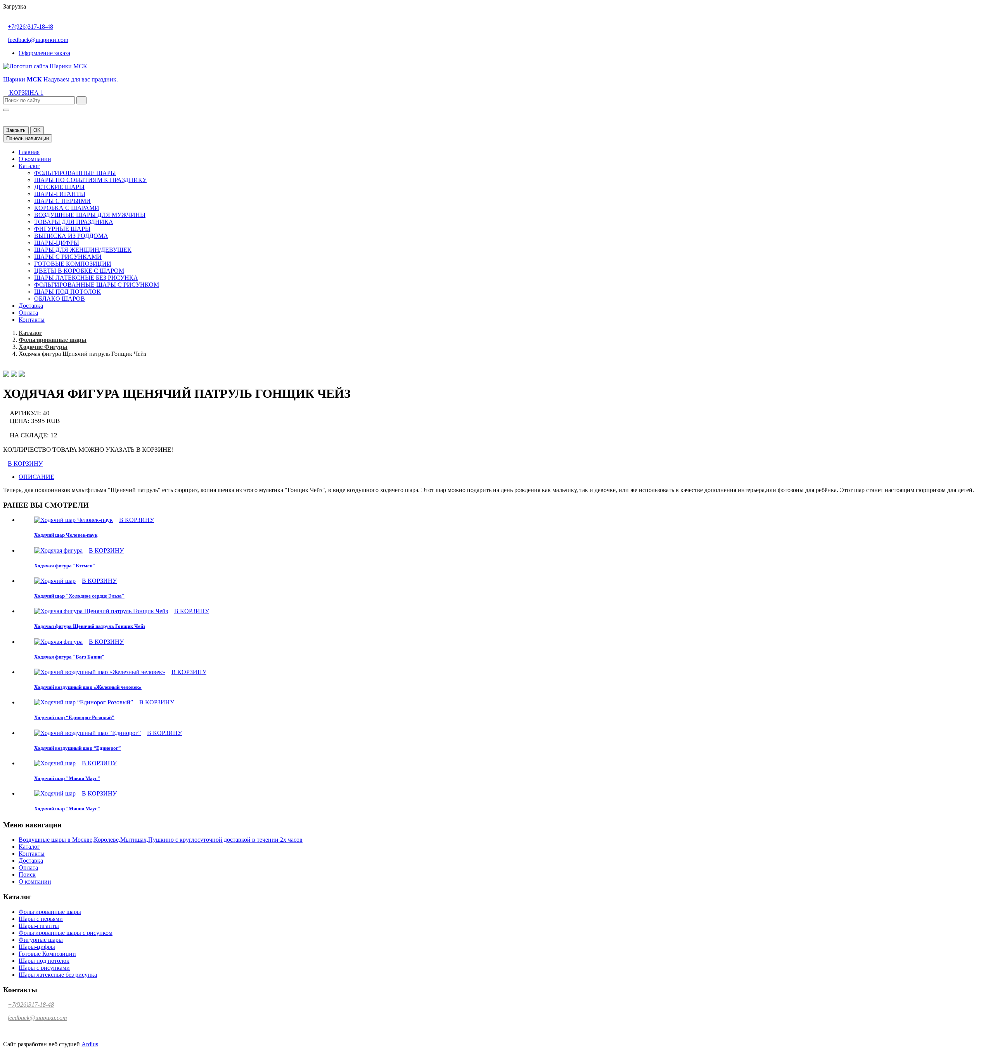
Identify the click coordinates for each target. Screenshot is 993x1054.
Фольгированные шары (75, 173)
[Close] (6, 110)
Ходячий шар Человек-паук (65, 535)
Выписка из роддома (71, 235)
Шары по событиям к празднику (90, 180)
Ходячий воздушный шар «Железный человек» (88, 687)
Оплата (28, 312)
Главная (29, 152)
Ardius (89, 1044)
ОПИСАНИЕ (36, 476)
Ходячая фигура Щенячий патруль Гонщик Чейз (89, 626)
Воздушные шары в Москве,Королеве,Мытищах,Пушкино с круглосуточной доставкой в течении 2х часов (161, 839)
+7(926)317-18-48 (30, 26)
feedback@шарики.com (38, 39)
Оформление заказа (44, 53)
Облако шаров (59, 298)
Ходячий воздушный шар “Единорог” (77, 748)
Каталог (29, 166)
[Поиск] (81, 100)
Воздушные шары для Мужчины (89, 214)
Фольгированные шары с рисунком (96, 284)
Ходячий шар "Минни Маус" (67, 808)
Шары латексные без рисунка (86, 277)
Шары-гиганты (59, 194)
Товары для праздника (73, 221)
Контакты (32, 319)
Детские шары (59, 187)
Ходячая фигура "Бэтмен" (64, 566)
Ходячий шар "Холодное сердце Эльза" (79, 596)
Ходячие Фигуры (43, 346)
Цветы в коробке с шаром (79, 270)
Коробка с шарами (66, 208)
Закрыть (16, 130)
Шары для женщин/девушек (82, 249)
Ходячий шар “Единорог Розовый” (74, 717)
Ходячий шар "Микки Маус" (67, 778)
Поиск (27, 874)
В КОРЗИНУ (25, 463)
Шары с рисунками (68, 256)
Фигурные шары (62, 228)
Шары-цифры (56, 242)
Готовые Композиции (72, 263)
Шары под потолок (67, 291)
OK (37, 130)
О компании (35, 159)
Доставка (31, 305)
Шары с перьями (62, 201)
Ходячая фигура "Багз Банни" (69, 657)
